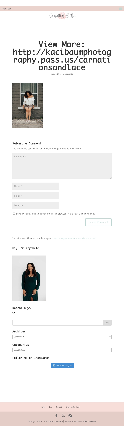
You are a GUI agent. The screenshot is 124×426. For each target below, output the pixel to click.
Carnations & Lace (56, 421)
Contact (59, 407)
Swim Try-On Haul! (73, 407)
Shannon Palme (90, 421)
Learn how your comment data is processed (74, 238)
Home (43, 407)
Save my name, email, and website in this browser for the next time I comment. (55, 213)
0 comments (68, 74)
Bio (50, 407)
